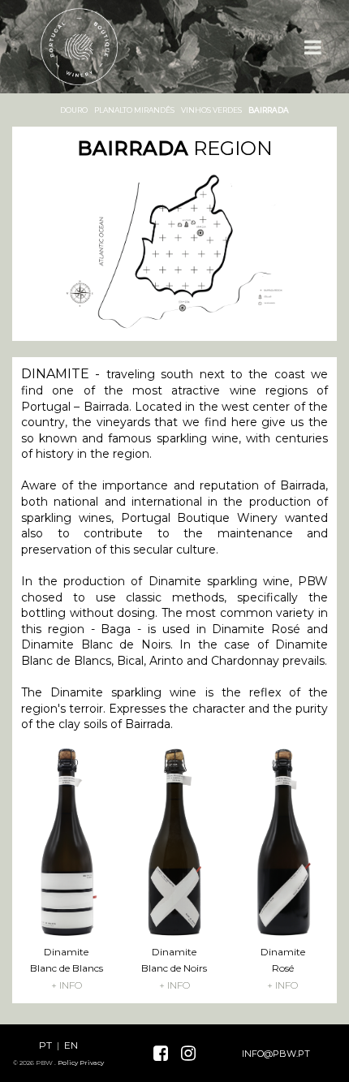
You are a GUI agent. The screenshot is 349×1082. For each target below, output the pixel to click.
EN (71, 1045)
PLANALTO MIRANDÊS (134, 110)
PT (45, 1045)
